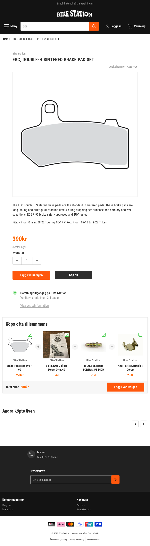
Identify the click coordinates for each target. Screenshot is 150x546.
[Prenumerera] (115, 479)
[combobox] (60, 26)
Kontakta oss (84, 509)
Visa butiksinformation (34, 305)
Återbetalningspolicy (58, 539)
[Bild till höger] (143, 424)
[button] (10, 26)
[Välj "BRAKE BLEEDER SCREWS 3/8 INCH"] (104, 335)
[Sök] (94, 26)
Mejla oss (7, 509)
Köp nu (73, 275)
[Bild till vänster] (135, 424)
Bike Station (64, 533)
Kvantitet (18, 253)
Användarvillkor (93, 539)
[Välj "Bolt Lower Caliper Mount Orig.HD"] (67, 335)
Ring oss (6, 505)
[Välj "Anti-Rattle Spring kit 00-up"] (140, 335)
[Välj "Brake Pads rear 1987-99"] (30, 335)
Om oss (81, 505)
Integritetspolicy (77, 539)
